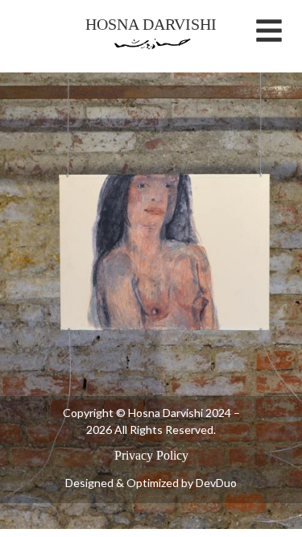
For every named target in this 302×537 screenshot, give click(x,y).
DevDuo (216, 482)
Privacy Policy (151, 455)
